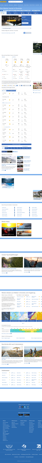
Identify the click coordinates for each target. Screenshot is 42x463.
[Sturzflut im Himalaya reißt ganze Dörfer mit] (9, 159)
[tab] (4, 90)
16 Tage (20, 10)
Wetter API (4, 432)
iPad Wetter (22, 423)
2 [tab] (24, 323)
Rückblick (37, 10)
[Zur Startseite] (3, 1)
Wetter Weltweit (31, 429)
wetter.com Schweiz (5, 427)
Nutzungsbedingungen (29, 456)
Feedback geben (29, 20)
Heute (1, 10)
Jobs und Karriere (8, 454)
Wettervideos (32, 420)
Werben (4, 429)
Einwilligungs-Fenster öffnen (26, 454)
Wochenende (12, 10)
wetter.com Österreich (6, 428)
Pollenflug (28, 10)
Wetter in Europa (31, 428)
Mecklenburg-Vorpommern (11, 6)
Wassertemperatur (14, 427)
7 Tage (16, 10)
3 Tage (8, 10)
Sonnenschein (14, 426)
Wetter (4, 420)
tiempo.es (4, 435)
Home (0, 6)
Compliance (16, 456)
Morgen (5, 10)
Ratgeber (40, 420)
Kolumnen (4, 423)
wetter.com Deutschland (6, 426)
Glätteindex (39, 423)
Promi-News (31, 432)
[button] (16, 144)
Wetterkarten (14, 420)
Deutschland (5, 6)
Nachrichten (31, 422)
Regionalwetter (31, 427)
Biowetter (39, 422)
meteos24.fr (4, 436)
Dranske (15, 6)
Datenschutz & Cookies (16, 454)
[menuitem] (2, 5)
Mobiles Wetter (23, 420)
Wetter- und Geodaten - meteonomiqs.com (6, 434)
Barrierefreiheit (22, 456)
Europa (3, 6)
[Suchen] (21, 2)
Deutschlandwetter (32, 423)
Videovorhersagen (5, 422)
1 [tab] (22, 323)
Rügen (10, 308)
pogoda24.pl (4, 439)
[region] (16, 103)
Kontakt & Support (35, 454)
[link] (2, 5)
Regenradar (24, 10)
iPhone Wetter (22, 422)
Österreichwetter (31, 426)
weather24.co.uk (5, 440)
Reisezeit (34, 10)
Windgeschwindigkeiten (15, 423)
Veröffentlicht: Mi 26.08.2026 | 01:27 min (6, 169)
